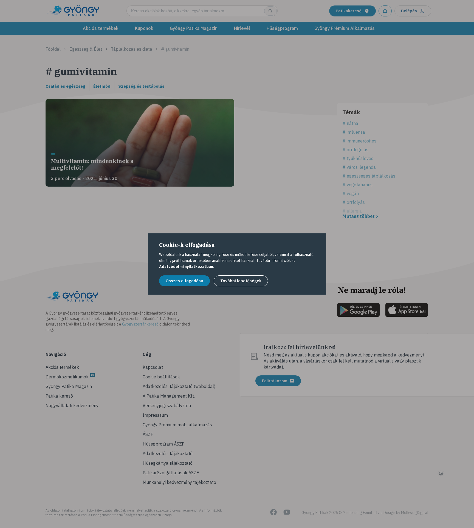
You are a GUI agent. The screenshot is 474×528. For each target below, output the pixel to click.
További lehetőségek (240, 280)
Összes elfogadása (184, 280)
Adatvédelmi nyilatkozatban (186, 266)
